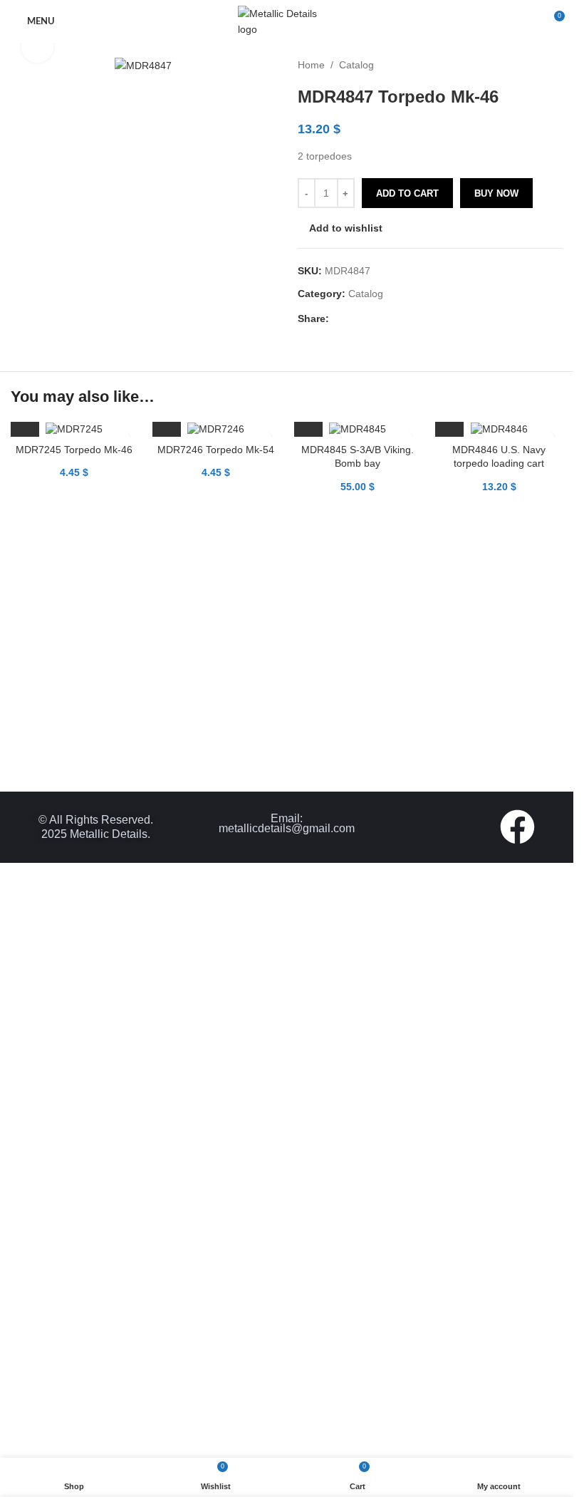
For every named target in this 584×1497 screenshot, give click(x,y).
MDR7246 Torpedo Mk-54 (215, 449)
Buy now (496, 193)
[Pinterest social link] (371, 318)
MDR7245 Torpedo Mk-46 (74, 449)
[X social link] (354, 318)
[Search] (527, 21)
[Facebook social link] (337, 318)
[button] (25, 422)
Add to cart (407, 193)
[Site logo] (287, 20)
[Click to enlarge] (37, 47)
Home (311, 65)
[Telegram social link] (405, 318)
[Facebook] (517, 826)
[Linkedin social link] (388, 318)
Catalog (356, 65)
